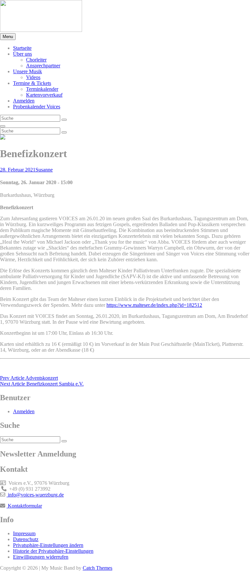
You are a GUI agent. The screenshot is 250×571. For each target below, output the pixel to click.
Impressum (24, 533)
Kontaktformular (24, 506)
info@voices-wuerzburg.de (35, 494)
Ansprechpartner (43, 65)
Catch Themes (97, 568)
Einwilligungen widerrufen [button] (40, 557)
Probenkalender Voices (36, 106)
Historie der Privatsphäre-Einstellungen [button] (53, 551)
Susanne (44, 169)
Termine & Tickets (32, 83)
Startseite (22, 48)
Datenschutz (25, 539)
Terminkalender (42, 89)
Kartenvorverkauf (44, 95)
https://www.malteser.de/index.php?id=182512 (154, 305)
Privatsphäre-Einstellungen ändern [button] (48, 545)
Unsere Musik (27, 71)
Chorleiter (36, 59)
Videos (33, 77)
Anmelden (24, 100)
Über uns (22, 54)
